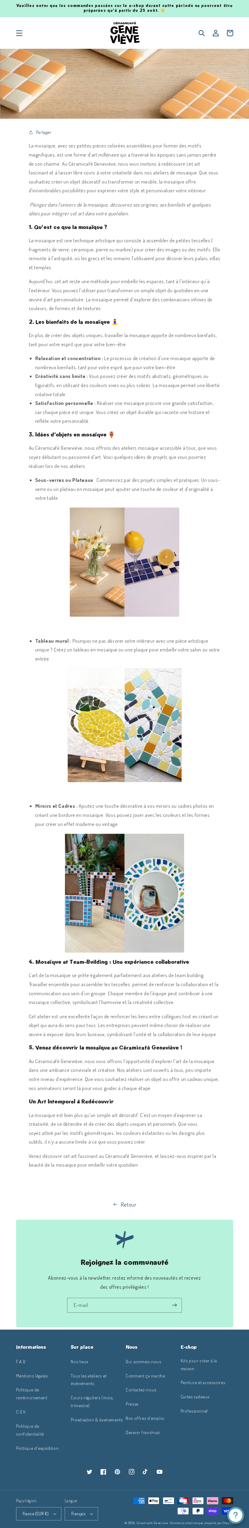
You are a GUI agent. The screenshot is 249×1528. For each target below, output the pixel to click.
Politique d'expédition (37, 1448)
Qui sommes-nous (143, 1361)
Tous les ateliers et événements (89, 1379)
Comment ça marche (145, 1375)
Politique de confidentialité (30, 1430)
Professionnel (194, 1411)
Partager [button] (44, 132)
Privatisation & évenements (97, 1419)
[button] (19, 33)
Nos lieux (79, 1361)
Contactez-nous (141, 1389)
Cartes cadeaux (195, 1396)
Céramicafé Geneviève (152, 1523)
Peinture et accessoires (203, 1382)
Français (78, 1513)
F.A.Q (21, 1361)
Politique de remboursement (31, 1393)
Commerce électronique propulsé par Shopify (201, 1523)
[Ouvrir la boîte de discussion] (235, 1515)
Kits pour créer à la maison (199, 1364)
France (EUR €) (36, 1513)
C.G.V (21, 1411)
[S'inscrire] (175, 1305)
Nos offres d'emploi (145, 1418)
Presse (132, 1404)
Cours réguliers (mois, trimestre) (92, 1401)
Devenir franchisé (143, 1432)
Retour (129, 1204)
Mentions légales (32, 1375)
